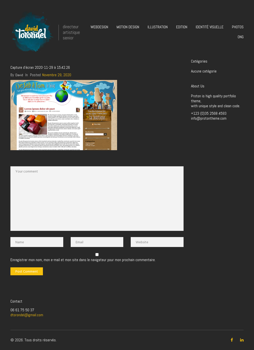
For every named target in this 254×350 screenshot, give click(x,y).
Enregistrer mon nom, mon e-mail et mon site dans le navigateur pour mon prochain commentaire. (83, 259)
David (19, 75)
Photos (238, 27)
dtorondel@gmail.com (26, 314)
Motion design (128, 27)
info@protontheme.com (208, 118)
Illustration (158, 27)
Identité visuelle (209, 27)
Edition (181, 27)
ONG (241, 36)
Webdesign (99, 27)
